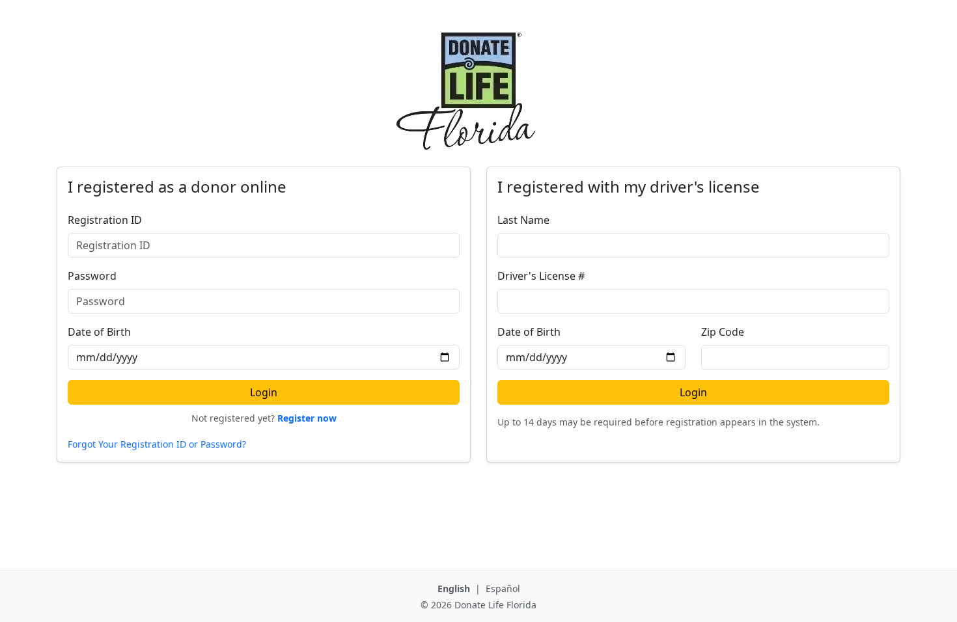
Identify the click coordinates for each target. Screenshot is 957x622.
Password (92, 276)
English (455, 588)
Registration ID (105, 220)
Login (263, 392)
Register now (307, 418)
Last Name (523, 220)
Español (503, 588)
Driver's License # (541, 276)
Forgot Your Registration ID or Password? (157, 444)
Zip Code (722, 332)
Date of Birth (99, 332)
